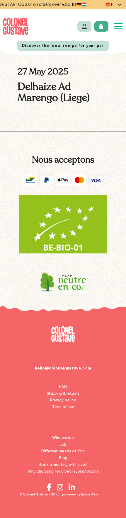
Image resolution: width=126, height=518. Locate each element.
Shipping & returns (63, 393)
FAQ (63, 386)
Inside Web (89, 494)
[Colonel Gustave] (15, 26)
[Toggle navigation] (118, 26)
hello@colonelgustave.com (63, 368)
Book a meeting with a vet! (63, 464)
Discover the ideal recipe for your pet (63, 45)
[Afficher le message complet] (119, 4)
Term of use (63, 406)
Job (63, 444)
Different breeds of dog (63, 451)
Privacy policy (63, 400)
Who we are (63, 437)
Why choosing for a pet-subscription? (63, 471)
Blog (63, 457)
